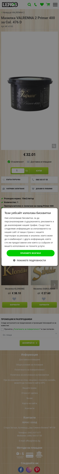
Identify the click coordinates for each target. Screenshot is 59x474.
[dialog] (30, 237)
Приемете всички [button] (30, 253)
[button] (29, 260)
